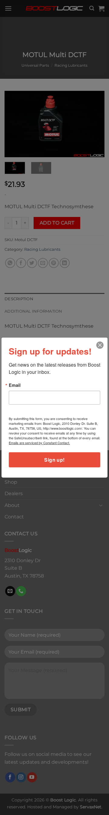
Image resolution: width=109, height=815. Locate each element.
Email (15, 385)
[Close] (100, 345)
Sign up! (54, 459)
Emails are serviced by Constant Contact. (39, 442)
